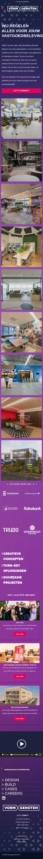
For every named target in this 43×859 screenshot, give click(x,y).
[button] (3, 8)
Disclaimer (21, 836)
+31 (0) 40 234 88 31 (22, 2)
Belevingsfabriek (17, 710)
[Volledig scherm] (40, 754)
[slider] (19, 754)
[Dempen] (36, 754)
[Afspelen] (3, 754)
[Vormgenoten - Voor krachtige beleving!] (23, 8)
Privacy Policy (21, 842)
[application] (21, 744)
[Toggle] (2, 554)
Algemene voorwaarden (21, 839)
